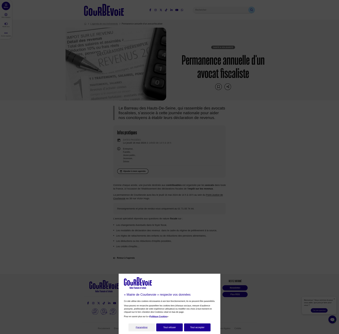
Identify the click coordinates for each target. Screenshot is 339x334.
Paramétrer (142, 327)
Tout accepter (197, 327)
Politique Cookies (158, 316)
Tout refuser (169, 327)
